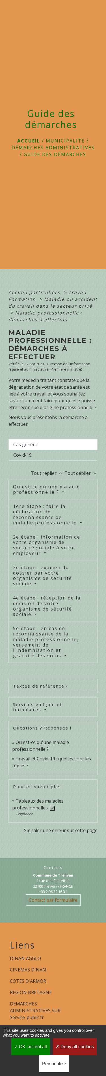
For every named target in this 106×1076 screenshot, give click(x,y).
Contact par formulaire (53, 900)
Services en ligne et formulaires (37, 706)
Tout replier (47, 473)
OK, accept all (32, 1046)
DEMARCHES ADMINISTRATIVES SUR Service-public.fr (35, 1010)
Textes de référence (38, 686)
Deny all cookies (76, 1046)
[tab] (53, 444)
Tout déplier (81, 473)
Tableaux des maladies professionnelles (38, 804)
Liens (22, 945)
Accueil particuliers (35, 292)
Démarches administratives (53, 147)
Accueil (28, 141)
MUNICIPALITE (65, 141)
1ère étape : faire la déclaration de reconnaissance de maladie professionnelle (46, 514)
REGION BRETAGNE (31, 992)
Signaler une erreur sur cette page (61, 830)
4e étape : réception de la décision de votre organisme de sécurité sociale (47, 606)
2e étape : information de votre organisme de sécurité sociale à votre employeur (46, 545)
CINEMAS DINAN (28, 970)
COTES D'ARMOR (28, 981)
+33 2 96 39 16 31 (53, 891)
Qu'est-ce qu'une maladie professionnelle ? (46, 489)
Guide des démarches (55, 154)
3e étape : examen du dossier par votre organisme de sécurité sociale (42, 575)
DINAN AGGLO (25, 958)
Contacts (53, 868)
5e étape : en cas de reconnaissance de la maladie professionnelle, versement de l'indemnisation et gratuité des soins (46, 642)
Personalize (54, 1063)
